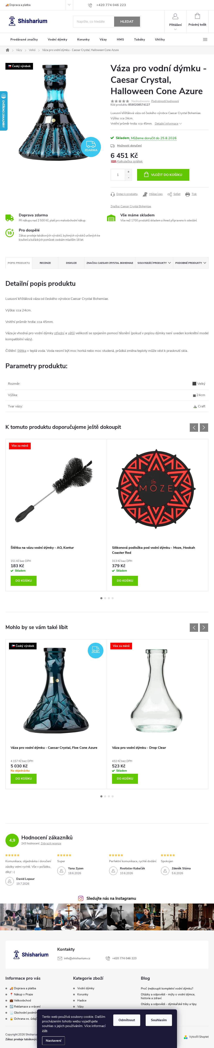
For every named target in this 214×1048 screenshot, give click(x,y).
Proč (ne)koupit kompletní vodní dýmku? (167, 989)
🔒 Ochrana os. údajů (24, 1019)
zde (44, 1030)
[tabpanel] (56, 515)
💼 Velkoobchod (20, 1000)
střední (59, 333)
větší (71, 333)
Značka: (131, 206)
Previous (194, 427)
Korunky (82, 994)
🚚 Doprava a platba (18, 5)
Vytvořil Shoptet (199, 1037)
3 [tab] (109, 598)
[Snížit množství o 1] (128, 178)
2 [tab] (105, 598)
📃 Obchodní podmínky (25, 1013)
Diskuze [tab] (71, 263)
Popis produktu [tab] (19, 263)
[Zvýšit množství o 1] (128, 172)
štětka (21, 350)
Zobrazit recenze (51, 843)
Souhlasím (159, 1020)
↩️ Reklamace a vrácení (25, 1007)
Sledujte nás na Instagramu (111, 898)
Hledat (127, 21)
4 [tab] (113, 598)
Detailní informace (166, 124)
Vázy (80, 1006)
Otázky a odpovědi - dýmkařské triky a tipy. (169, 1004)
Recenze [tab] (45, 263)
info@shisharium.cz (77, 958)
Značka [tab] (110, 263)
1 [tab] (101, 598)
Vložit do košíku (166, 175)
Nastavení (53, 1040)
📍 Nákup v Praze (21, 994)
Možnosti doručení (129, 146)
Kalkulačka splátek (130, 161)
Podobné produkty (188, 263)
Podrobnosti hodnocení (165, 101)
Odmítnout (126, 1020)
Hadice (81, 1000)
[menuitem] (24, 39)
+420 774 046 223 (124, 958)
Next (204, 427)
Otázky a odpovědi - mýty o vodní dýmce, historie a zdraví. (168, 996)
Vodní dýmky (85, 988)
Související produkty (152, 263)
